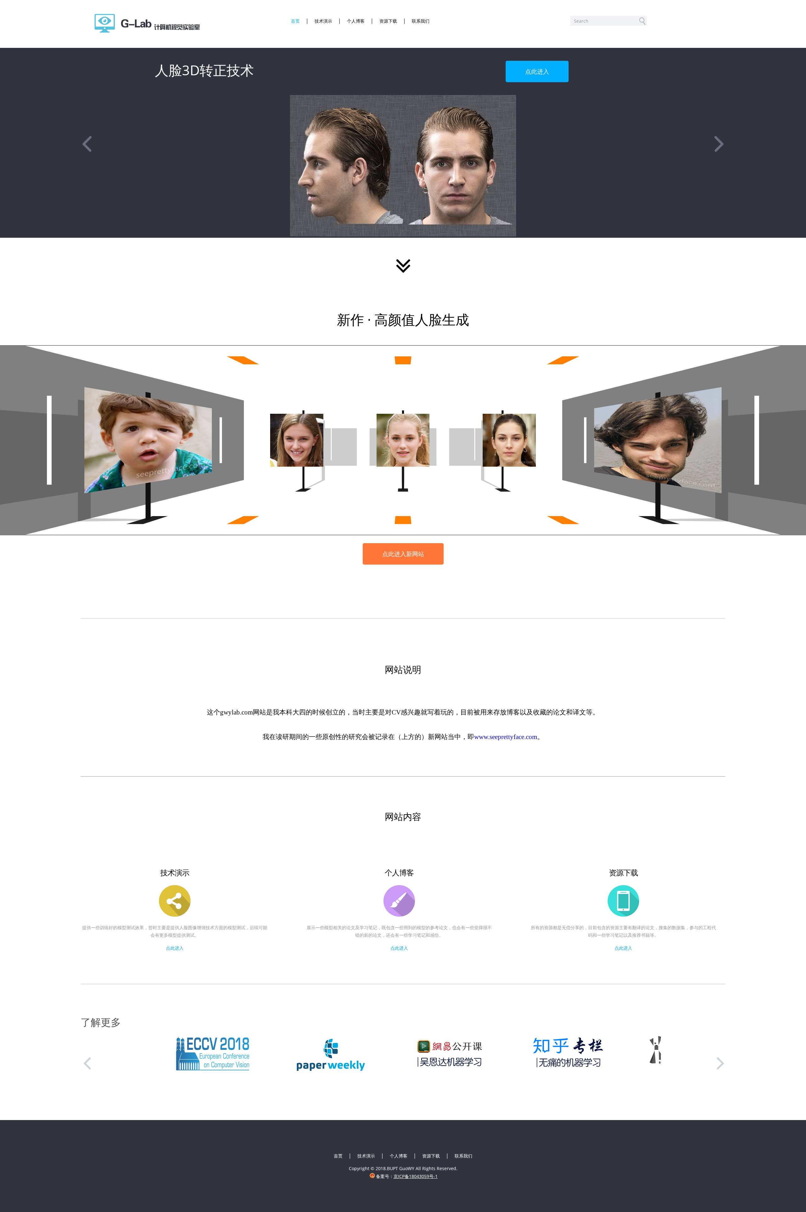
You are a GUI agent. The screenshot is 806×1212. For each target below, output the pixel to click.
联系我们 (463, 1156)
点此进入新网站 (403, 553)
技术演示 (366, 1156)
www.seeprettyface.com (505, 736)
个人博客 (398, 1156)
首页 (338, 1156)
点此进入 (537, 71)
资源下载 (431, 1156)
